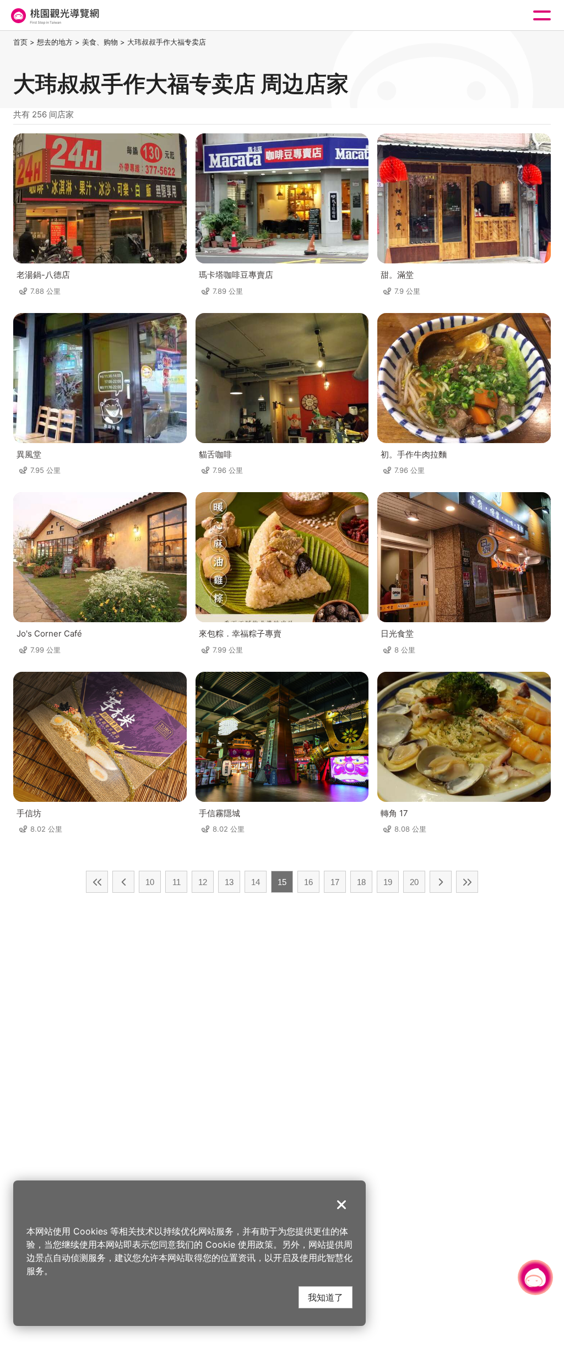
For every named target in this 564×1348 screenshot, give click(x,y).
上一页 (123, 882)
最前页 (97, 882)
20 (414, 882)
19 (387, 882)
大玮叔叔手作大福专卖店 (166, 41)
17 (334, 882)
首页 (20, 41)
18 (361, 882)
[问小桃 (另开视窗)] (535, 1277)
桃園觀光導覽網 (54, 15)
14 (255, 882)
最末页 (467, 882)
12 (202, 882)
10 (149, 882)
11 (176, 882)
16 (308, 882)
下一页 (441, 882)
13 (229, 882)
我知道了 (325, 1297)
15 (282, 882)
